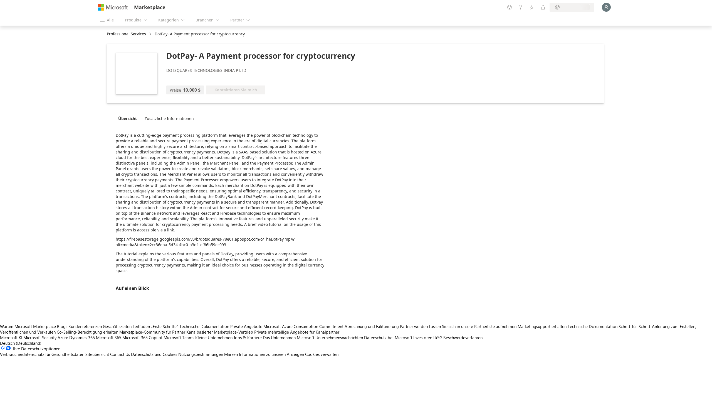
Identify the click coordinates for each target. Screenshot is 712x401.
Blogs (62, 326)
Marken (231, 354)
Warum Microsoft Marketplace (28, 326)
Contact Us (120, 354)
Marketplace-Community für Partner (152, 332)
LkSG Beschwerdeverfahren (458, 337)
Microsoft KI (11, 337)
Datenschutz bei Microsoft (388, 337)
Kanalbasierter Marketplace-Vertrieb (219, 332)
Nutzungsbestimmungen (200, 354)
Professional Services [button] (126, 33)
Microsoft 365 (108, 337)
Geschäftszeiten (117, 326)
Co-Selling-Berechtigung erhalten (87, 332)
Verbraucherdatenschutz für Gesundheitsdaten (42, 354)
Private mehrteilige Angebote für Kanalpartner (296, 332)
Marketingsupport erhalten (542, 326)
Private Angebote (246, 326)
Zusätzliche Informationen (169, 118)
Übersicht (127, 118)
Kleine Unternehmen (214, 337)
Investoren (422, 337)
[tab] (129, 118)
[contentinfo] (151, 34)
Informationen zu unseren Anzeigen (271, 354)
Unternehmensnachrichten (339, 337)
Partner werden (414, 326)
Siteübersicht (97, 354)
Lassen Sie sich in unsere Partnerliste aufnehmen (472, 326)
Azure (63, 337)
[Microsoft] (113, 7)
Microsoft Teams (179, 337)
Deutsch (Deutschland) (20, 343)
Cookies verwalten (321, 354)
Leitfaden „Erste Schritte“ (155, 326)
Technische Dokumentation (204, 326)
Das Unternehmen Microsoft (288, 337)
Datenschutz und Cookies (154, 354)
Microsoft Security (39, 337)
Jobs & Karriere (248, 337)
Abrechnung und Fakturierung (372, 326)
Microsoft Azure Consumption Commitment (304, 326)
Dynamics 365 (82, 337)
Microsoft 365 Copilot (142, 337)
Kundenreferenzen (85, 326)
